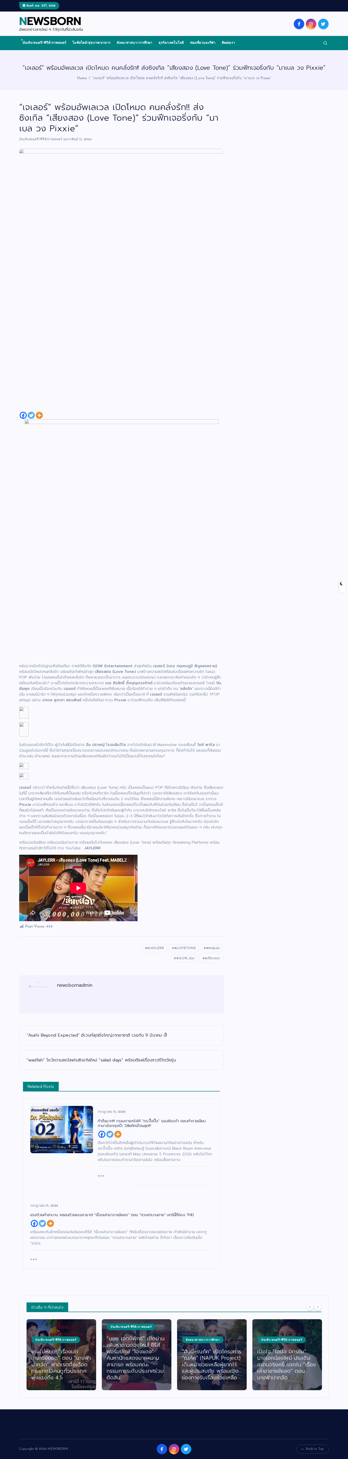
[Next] (317, 1306)
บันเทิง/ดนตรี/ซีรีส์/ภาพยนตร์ (44, 43)
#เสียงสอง (212, 958)
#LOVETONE (185, 948)
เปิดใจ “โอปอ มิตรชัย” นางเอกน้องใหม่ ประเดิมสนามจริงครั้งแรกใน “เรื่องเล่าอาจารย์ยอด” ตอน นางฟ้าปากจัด (286, 1364)
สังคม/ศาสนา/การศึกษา (134, 43)
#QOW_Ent (185, 958)
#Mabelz (213, 948)
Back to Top (315, 1448)
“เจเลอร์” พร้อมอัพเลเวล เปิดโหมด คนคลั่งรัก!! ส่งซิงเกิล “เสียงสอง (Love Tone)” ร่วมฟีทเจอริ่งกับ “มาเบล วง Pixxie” (181, 78)
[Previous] (309, 1306)
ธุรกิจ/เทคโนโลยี (171, 43)
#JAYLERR (155, 948)
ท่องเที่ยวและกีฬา (203, 43)
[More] (39, 415)
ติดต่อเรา (228, 43)
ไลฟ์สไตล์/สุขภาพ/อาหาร (91, 43)
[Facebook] (23, 415)
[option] (61, 1354)
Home (82, 78)
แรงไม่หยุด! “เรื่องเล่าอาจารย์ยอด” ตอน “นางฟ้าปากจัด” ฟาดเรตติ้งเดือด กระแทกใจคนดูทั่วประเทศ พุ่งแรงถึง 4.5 (61, 1364)
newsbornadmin (74, 985)
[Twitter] (31, 415)
